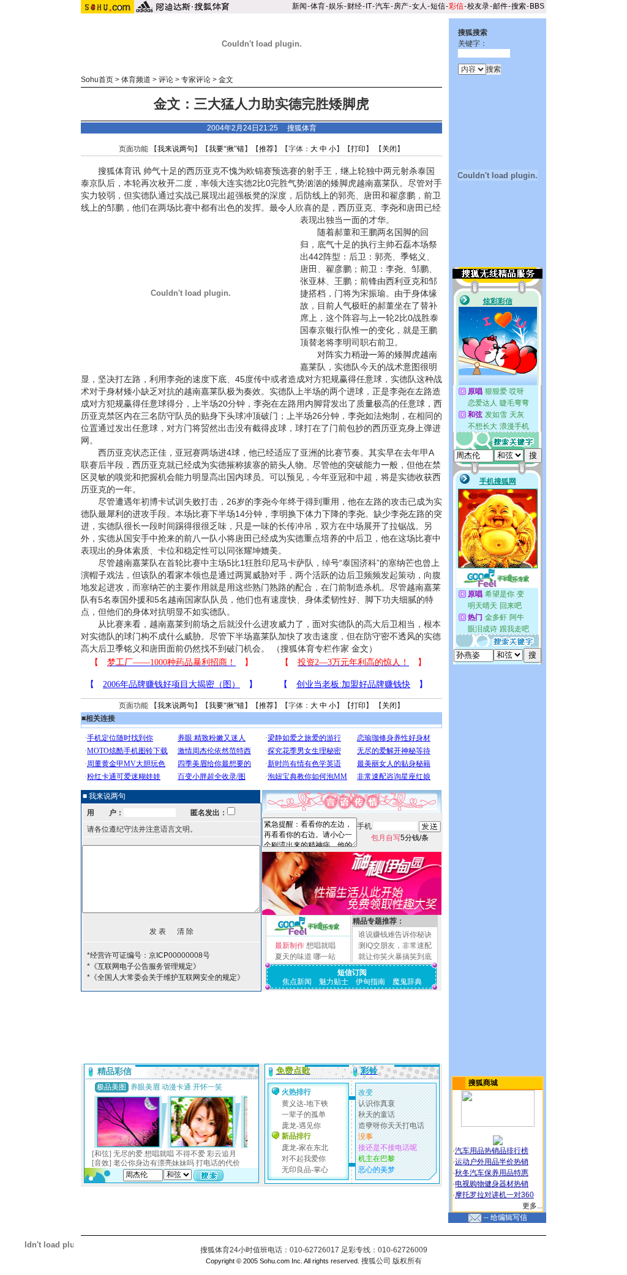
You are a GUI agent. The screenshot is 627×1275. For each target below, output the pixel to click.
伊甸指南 (370, 981)
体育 (317, 6)
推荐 (266, 149)
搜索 (518, 6)
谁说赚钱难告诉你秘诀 (395, 934)
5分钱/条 (400, 837)
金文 (226, 79)
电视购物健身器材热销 (491, 1183)
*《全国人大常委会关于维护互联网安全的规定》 (165, 977)
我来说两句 (175, 149)
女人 (419, 6)
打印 (358, 149)
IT (369, 6)
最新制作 (289, 945)
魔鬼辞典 (407, 981)
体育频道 (136, 79)
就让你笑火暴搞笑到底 (395, 956)
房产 (401, 6)
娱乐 (336, 6)
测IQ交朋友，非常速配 (395, 945)
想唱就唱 (321, 945)
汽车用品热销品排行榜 (491, 1150)
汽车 (382, 6)
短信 (437, 6)
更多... (532, 1206)
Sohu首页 (97, 79)
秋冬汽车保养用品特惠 (491, 1172)
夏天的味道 (293, 956)
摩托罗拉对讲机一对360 (494, 1194)
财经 (354, 6)
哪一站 (325, 956)
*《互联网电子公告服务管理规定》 (143, 966)
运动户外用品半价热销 (491, 1161)
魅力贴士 (333, 981)
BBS (537, 6)
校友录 (478, 6)
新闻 (299, 6)
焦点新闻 (297, 981)
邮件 (500, 6)
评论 (166, 79)
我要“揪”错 (226, 149)
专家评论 (196, 79)
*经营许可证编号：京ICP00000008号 (148, 955)
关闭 (389, 149)
